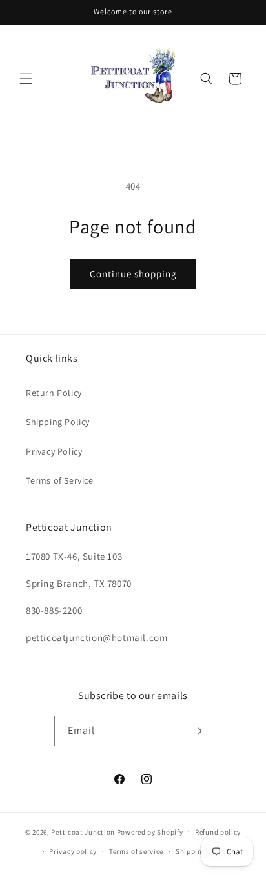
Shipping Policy (58, 422)
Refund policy (218, 831)
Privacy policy (73, 851)
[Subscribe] (197, 731)
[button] (26, 78)
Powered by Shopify (150, 831)
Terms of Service (60, 480)
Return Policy (54, 393)
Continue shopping (133, 274)
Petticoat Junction (83, 831)
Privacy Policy (54, 451)
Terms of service (136, 851)
